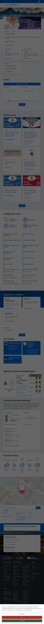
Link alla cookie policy (27, 610)
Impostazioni (22, 614)
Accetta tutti (22, 620)
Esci (22, 617)
